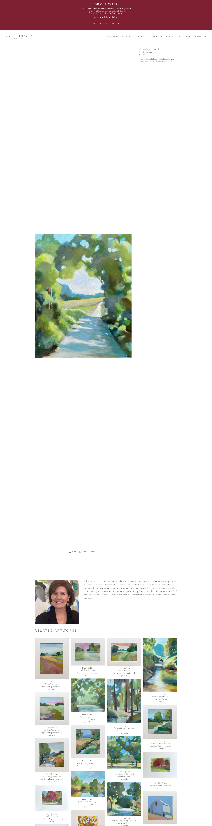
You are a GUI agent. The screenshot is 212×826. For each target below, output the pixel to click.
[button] (112, 37)
